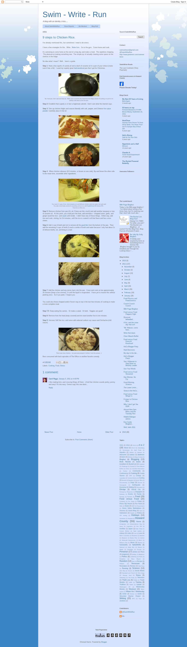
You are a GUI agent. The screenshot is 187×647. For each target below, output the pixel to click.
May (126, 283)
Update (139, 584)
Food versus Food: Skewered (131, 373)
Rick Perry (141, 566)
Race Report (136, 559)
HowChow (126, 120)
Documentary (123, 482)
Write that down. (130, 333)
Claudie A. (126, 153)
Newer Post (49, 432)
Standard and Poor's (128, 573)
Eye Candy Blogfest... (128, 423)
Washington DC (125, 587)
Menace (125, 146)
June (126, 280)
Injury (121, 526)
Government (140, 506)
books (138, 462)
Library (122, 533)
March (126, 289)
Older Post (109, 432)
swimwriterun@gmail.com (129, 50)
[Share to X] (62, 362)
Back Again (126, 101)
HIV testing (123, 515)
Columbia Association (138, 468)
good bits (84, 225)
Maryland (124, 538)
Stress (62, 366)
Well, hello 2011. (130, 427)
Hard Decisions (129, 350)
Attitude (139, 452)
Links (129, 533)
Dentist (124, 480)
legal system (137, 531)
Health (132, 513)
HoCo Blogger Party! (129, 357)
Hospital (130, 518)
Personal (124, 552)
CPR (130, 475)
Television (140, 577)
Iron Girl (139, 526)
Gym (141, 510)
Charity (132, 466)
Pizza (142, 552)
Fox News (131, 501)
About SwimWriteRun (52, 26)
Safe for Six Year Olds (129, 137)
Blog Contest (138, 457)
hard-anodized (79, 68)
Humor (138, 521)
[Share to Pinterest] (67, 362)
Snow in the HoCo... (131, 391)
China (127, 468)
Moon (140, 540)
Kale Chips (139, 528)
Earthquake (136, 485)
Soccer (130, 570)
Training (138, 582)
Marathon (134, 535)
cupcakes (122, 478)
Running (125, 568)
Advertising (141, 448)
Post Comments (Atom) (84, 440)
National (122, 547)
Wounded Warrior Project (130, 596)
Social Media (139, 570)
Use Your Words (130, 369)
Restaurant (136, 563)
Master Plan (133, 538)
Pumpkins (122, 559)
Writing (123, 598)
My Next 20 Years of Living (132, 99)
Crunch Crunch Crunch (129, 305)
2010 (124, 432)
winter (124, 594)
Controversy (124, 473)
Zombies (123, 601)
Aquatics (123, 452)
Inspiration (130, 526)
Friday (139, 501)
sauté (64, 216)
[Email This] (57, 362)
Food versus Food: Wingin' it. (131, 395)
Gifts (121, 506)
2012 (128, 445)
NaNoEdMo (124, 545)
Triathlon (123, 584)
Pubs (140, 556)
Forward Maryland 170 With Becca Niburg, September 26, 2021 (132, 112)
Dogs (132, 482)
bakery (132, 454)
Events (130, 494)
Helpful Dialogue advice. (130, 418)
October (127, 270)
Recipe (139, 561)
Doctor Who (138, 480)
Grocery (122, 510)
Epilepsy (122, 494)
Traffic (130, 582)
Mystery (140, 542)
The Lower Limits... (131, 388)
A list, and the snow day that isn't (131, 324)
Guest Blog (132, 510)
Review (132, 566)
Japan (130, 528)
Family (139, 494)
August (127, 273)
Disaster (130, 480)
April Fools (137, 450)
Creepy (138, 475)
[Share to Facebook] (64, 362)
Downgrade (123, 485)
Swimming (122, 577)
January (127, 296)
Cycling (141, 478)
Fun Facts (138, 503)
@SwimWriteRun (126, 52)
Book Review (125, 462)
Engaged (138, 492)
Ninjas (121, 549)
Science (136, 568)
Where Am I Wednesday (135, 591)
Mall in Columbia (124, 535)
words (140, 594)
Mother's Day (123, 542)
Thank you (126, 580)
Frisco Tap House (126, 503)
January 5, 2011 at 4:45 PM (69, 379)
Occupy (139, 549)
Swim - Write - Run (74, 14)
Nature (140, 547)
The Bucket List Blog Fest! (136, 218)
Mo (123, 616)
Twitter (131, 584)
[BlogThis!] (59, 362)
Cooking (51, 366)
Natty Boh (131, 547)
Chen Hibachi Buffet (131, 336)
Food (57, 366)
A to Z (141, 445)
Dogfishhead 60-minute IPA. (95, 206)
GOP (133, 506)
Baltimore (141, 454)
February (127, 292)
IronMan (122, 528)
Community (137, 471)
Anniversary (126, 450)
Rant (133, 561)
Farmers (129, 496)
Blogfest (123, 459)
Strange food (127, 575)
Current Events (132, 478)
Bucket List (132, 464)
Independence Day (136, 524)
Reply (51, 388)
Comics (125, 471)
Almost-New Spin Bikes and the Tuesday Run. (130, 411)
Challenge (125, 466)
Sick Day (122, 570)
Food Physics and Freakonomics (130, 299)
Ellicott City (136, 489)
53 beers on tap (128, 108)
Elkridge (123, 489)
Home (79, 432)
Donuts (140, 482)
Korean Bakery (124, 531)
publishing (133, 556)
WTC (133, 598)
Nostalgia (130, 549)
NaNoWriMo (136, 545)
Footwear (122, 501)
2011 (124, 264)
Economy (123, 487)
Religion (122, 563)
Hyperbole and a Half (130, 144)
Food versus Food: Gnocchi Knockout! (131, 341)
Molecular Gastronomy (129, 540)
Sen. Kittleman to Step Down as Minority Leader (130, 363)
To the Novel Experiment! (131, 155)
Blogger (104, 642)
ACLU (133, 448)
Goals (127, 506)
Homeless (122, 518)
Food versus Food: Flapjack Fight (131, 313)
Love (140, 533)
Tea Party (131, 577)
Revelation (123, 566)
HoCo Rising (127, 135)
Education (139, 487)
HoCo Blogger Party (131, 347)
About (126, 448)
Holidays (135, 515)
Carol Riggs (53, 379)
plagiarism (125, 554)
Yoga (140, 598)
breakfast (123, 464)
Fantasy (122, 496)
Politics (124, 556)
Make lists (76, 47)
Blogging (135, 459)
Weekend (132, 589)
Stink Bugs (141, 573)
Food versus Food (129, 499)
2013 (124, 261)
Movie (132, 542)
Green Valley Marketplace (131, 508)
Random (123, 561)
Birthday (130, 457)
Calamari (141, 464)
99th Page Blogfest (127, 205)
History (139, 513)
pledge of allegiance (138, 554)
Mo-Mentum (83, 26)
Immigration (123, 524)
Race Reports (69, 26)
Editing (131, 487)
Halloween (123, 513)
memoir (142, 538)
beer (123, 457)
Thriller (135, 580)
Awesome (123, 454)
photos (135, 552)
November (128, 267)
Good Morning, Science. (129, 383)
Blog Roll (95, 26)
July (126, 276)
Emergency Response (126, 492)
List (135, 533)
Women (132, 594)
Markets (142, 535)
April (126, 286)
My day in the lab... (131, 353)
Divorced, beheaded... (129, 318)
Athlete (132, 452)
